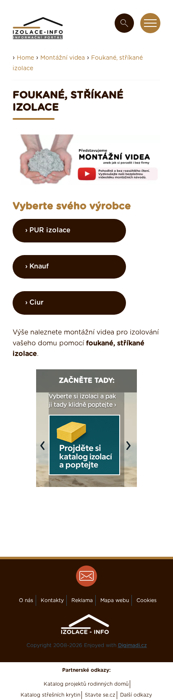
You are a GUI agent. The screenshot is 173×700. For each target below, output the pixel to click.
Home (25, 58)
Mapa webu (114, 600)
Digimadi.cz (132, 645)
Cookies (146, 600)
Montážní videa (62, 58)
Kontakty (52, 600)
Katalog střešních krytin (50, 694)
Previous (44, 450)
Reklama (82, 600)
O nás (26, 600)
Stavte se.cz (100, 694)
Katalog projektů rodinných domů (86, 684)
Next (130, 450)
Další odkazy (136, 694)
